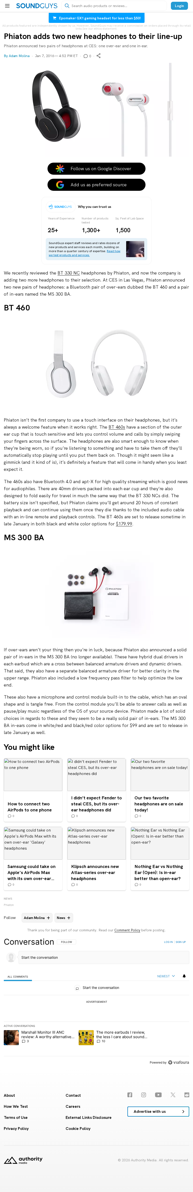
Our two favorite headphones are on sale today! (160, 790)
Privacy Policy (16, 1128)
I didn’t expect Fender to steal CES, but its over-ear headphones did (96, 790)
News (8, 899)
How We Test (16, 1106)
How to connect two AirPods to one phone (33, 790)
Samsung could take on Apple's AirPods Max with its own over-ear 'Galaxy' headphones (33, 858)
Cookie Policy (78, 1128)
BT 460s (117, 427)
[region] (96, 1002)
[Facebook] (129, 1094)
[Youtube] (158, 1094)
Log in (168, 941)
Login (179, 6)
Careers (73, 1106)
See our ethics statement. (99, 28)
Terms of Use (16, 1117)
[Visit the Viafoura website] (178, 1062)
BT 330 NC (69, 273)
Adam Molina (19, 56)
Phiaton (9, 905)
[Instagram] (143, 1094)
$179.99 (124, 524)
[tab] (18, 976)
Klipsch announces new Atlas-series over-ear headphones (96, 858)
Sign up (181, 941)
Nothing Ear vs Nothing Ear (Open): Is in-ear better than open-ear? (160, 858)
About (9, 1095)
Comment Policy (127, 930)
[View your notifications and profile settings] (184, 976)
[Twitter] (173, 1094)
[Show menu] (7, 6)
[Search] (67, 5)
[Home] (36, 6)
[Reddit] (186, 1094)
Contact (73, 1095)
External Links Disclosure (89, 1117)
